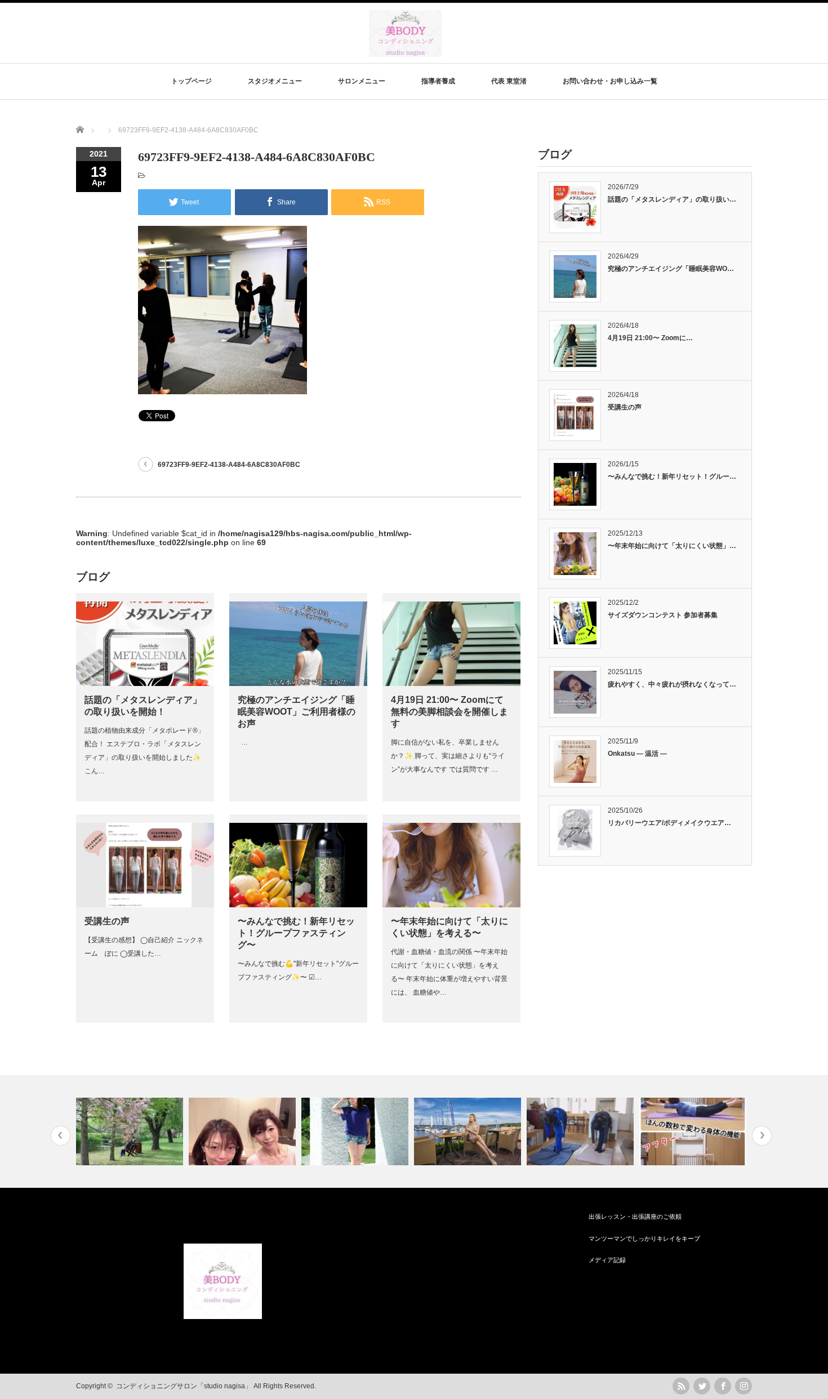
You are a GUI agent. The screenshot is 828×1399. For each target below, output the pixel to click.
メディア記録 (607, 1260)
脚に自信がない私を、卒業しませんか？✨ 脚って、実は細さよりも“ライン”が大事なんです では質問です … (448, 755)
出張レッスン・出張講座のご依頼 (635, 1216)
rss (681, 1386)
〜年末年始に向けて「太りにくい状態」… (672, 546)
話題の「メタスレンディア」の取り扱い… (672, 199)
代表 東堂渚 (509, 81)
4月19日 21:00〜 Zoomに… (650, 338)
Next (762, 1136)
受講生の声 (107, 921)
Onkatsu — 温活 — (637, 754)
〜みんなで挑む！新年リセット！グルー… (672, 476)
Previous (60, 1136)
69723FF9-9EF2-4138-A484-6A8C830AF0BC (229, 465)
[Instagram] (743, 1386)
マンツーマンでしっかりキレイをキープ (644, 1238)
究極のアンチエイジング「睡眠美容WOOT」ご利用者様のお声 (296, 711)
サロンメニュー (361, 81)
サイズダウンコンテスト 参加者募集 (663, 615)
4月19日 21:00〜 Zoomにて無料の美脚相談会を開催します (449, 711)
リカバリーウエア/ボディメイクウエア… (669, 823)
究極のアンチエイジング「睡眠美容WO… (671, 269)
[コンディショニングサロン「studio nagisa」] (405, 51)
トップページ (191, 81)
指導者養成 (438, 81)
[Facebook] (722, 1386)
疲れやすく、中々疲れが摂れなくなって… (672, 684)
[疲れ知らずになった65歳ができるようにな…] (131, 1131)
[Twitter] (701, 1386)
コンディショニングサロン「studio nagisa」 (184, 1386)
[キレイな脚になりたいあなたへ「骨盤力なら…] (469, 1131)
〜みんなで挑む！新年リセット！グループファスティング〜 (296, 933)
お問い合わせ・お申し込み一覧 (610, 81)
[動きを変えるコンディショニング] (694, 1131)
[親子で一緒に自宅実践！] (581, 1131)
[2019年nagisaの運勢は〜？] (356, 1131)
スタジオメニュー (275, 81)
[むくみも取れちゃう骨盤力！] (244, 1131)
